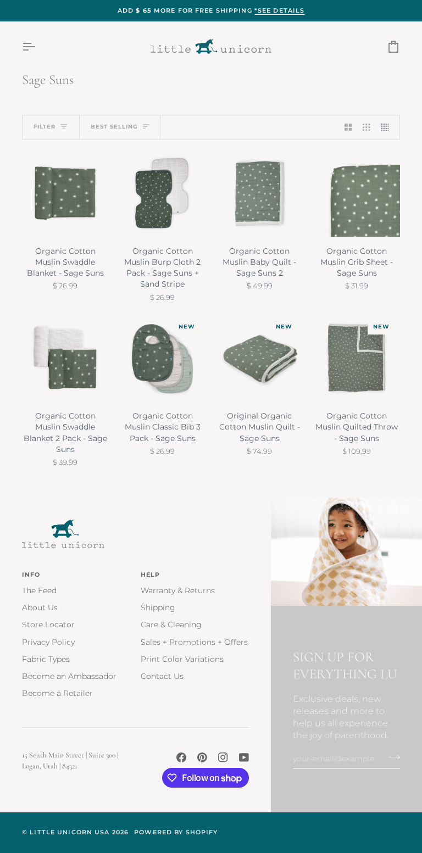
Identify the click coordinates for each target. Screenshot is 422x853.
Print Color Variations (182, 659)
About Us (40, 607)
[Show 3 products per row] (366, 127)
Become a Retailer (57, 693)
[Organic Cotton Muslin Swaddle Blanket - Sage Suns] (65, 193)
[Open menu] (38, 46)
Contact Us (162, 676)
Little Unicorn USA (69, 832)
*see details (279, 10)
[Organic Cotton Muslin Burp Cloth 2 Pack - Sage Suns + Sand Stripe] (162, 193)
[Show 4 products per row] (388, 127)
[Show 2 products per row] (348, 127)
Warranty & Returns (178, 590)
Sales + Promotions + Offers (194, 642)
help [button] (150, 574)
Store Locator (48, 624)
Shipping (158, 607)
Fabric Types (46, 659)
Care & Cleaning (171, 624)
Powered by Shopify (176, 832)
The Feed (39, 590)
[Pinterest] (202, 757)
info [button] (31, 574)
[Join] (391, 757)
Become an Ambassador (69, 676)
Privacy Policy (48, 642)
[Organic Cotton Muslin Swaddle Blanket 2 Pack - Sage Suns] (65, 358)
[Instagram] (223, 757)
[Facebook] (181, 757)
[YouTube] (244, 757)
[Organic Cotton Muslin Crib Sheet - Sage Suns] (356, 193)
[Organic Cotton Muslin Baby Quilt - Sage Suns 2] (259, 193)
